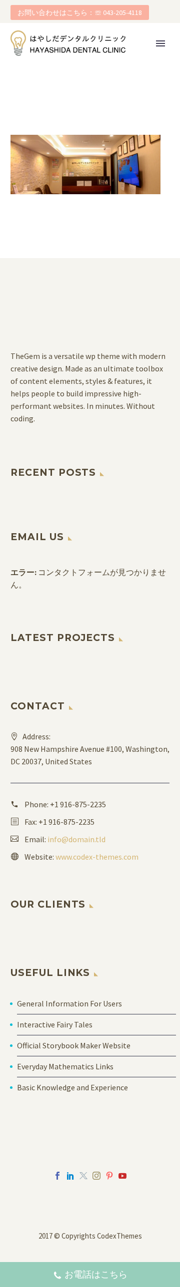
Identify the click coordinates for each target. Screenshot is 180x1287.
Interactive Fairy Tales (54, 1024)
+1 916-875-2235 (78, 804)
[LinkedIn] (70, 1176)
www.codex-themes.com (97, 857)
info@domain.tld (77, 839)
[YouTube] (122, 1176)
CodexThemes (119, 1236)
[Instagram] (96, 1176)
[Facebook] (58, 1176)
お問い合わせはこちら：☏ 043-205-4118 (80, 12)
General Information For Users (69, 1003)
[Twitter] (84, 1176)
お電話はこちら (96, 1274)
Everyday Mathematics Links (65, 1066)
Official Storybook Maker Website (73, 1045)
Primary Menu (161, 43)
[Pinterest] (110, 1176)
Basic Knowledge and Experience (72, 1087)
